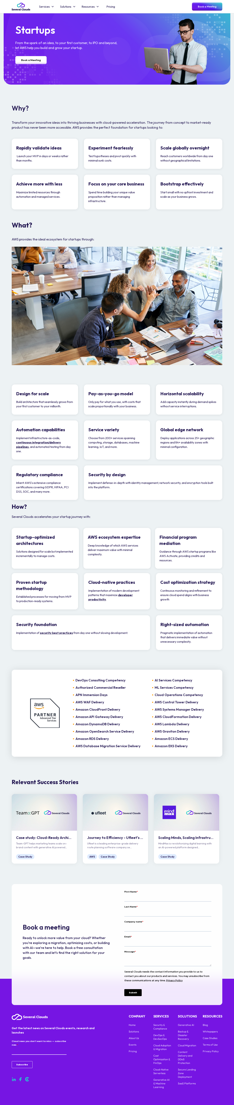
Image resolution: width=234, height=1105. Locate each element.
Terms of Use (210, 1044)
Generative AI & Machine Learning (161, 1083)
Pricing (110, 6)
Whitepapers (210, 1031)
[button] (46, 6)
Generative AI (186, 1025)
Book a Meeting (207, 6)
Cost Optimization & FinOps (161, 1059)
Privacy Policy (211, 1051)
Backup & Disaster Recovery (183, 1035)
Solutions (134, 1031)
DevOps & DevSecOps (160, 1037)
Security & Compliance (160, 1026)
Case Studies (210, 1038)
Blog (205, 1025)
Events (132, 1044)
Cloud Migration (187, 1045)
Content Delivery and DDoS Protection (185, 1057)
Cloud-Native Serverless (161, 1071)
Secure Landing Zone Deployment (187, 1073)
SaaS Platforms (187, 1083)
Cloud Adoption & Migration (162, 1047)
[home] (21, 6)
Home (132, 1025)
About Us (134, 1038)
